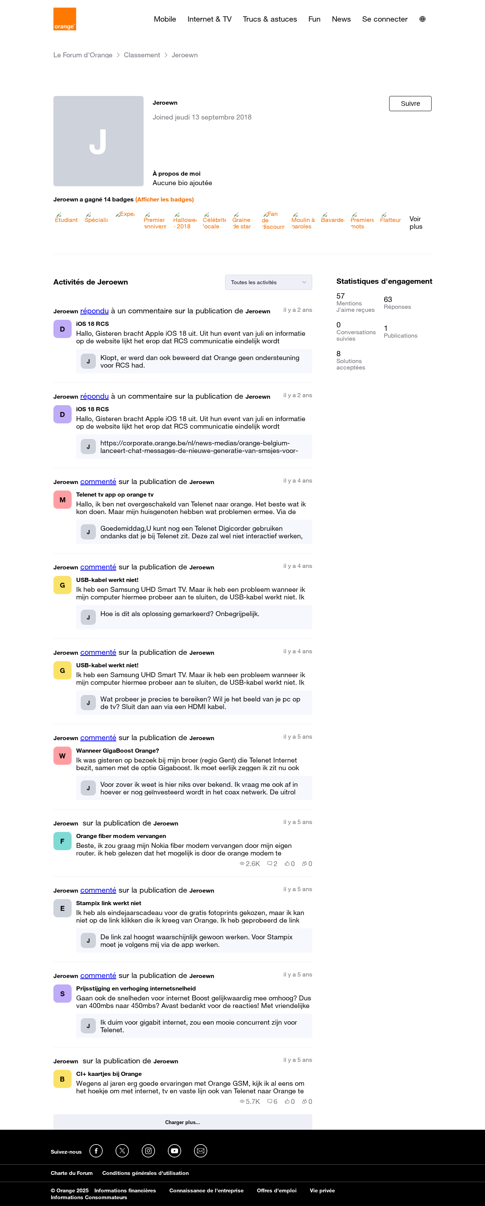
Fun (314, 19)
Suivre (410, 103)
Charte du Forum (72, 1173)
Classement (142, 55)
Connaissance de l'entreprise (206, 1190)
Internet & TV (210, 19)
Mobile (165, 19)
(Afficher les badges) (164, 199)
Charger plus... (182, 1122)
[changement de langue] (422, 19)
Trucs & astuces (270, 19)
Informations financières (125, 1190)
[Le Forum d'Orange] (64, 19)
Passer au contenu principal (40, 5)
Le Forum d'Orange (83, 55)
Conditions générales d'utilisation (145, 1173)
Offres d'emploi (277, 1190)
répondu (94, 311)
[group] (250, 863)
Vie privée (322, 1190)
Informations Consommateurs (89, 1197)
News (341, 19)
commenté (98, 481)
